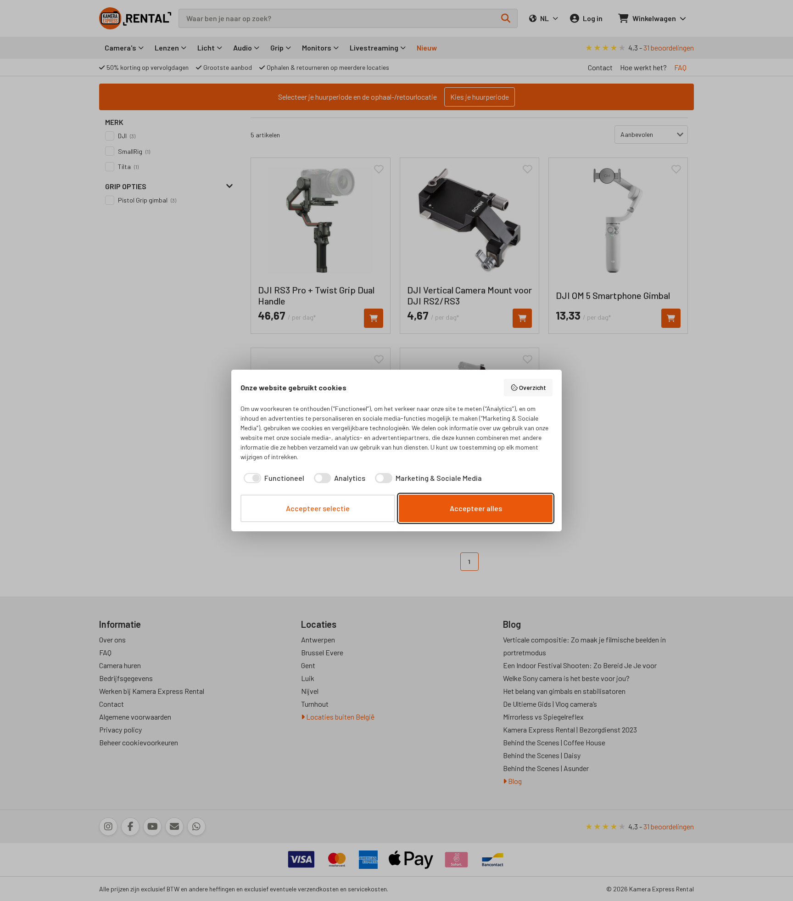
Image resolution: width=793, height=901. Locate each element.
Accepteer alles (476, 508)
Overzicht (532, 387)
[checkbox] (272, 478)
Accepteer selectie (318, 508)
